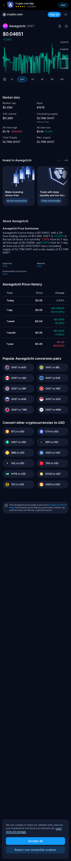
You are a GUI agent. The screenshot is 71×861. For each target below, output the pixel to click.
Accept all (35, 841)
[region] (35, 839)
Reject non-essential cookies (35, 849)
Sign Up (54, 14)
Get (63, 5)
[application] (35, 58)
